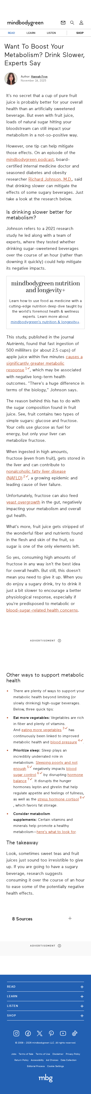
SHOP (80, 32)
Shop (45, 1015)
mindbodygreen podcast (30, 159)
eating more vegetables (41, 730)
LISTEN (51, 32)
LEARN (31, 32)
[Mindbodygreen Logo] (25, 22)
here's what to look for (56, 832)
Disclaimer (57, 1054)
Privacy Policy (73, 1054)
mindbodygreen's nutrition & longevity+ (45, 322)
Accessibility (37, 1060)
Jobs (13, 1054)
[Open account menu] (81, 22)
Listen (45, 1006)
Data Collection (69, 1060)
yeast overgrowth (23, 502)
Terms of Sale (26, 1054)
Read (45, 986)
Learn (45, 996)
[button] (45, 919)
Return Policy (21, 1060)
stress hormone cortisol (58, 799)
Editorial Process (36, 1066)
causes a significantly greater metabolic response (44, 363)
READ (11, 32)
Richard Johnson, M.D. (50, 179)
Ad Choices (52, 1060)
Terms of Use (43, 1054)
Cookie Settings (55, 1066)
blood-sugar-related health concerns (42, 610)
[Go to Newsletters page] (63, 22)
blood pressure (63, 742)
